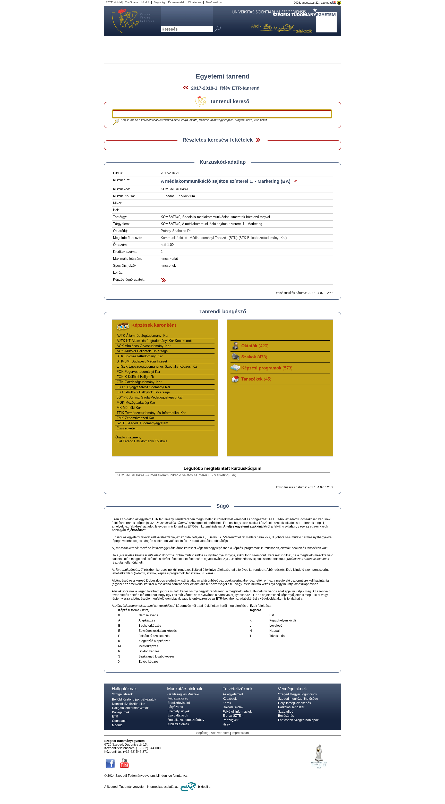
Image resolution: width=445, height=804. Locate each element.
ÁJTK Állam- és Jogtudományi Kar (142, 336)
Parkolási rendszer (291, 707)
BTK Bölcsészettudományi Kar (262, 238)
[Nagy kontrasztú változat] (339, 2)
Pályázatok (175, 707)
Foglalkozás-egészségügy (185, 720)
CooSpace (131, 2)
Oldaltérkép (195, 2)
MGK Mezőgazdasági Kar (136, 402)
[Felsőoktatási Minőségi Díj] (319, 772)
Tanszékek (256, 379)
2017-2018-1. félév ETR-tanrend (225, 88)
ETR (115, 716)
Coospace (119, 721)
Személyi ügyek (178, 711)
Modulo (145, 2)
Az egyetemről (233, 694)
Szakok (254, 357)
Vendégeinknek (292, 688)
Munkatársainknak (184, 688)
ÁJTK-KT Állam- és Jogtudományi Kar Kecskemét (154, 341)
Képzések (230, 699)
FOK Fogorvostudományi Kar (138, 372)
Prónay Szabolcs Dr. (176, 231)
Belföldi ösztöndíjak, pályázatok (134, 699)
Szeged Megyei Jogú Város (297, 694)
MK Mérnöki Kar (129, 408)
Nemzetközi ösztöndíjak (128, 704)
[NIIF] (188, 787)
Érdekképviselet (178, 703)
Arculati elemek (178, 724)
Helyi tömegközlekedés (294, 703)
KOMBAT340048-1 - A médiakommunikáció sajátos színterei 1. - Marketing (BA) (176, 475)
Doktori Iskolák (233, 707)
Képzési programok (267, 368)
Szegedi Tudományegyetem (130, 21)
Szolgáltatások (122, 694)
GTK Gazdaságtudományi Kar (139, 382)
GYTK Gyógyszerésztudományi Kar (143, 387)
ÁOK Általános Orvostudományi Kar (143, 346)
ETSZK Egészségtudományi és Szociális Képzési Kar (157, 366)
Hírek (226, 724)
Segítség (159, 2)
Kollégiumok (121, 712)
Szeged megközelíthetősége (298, 699)
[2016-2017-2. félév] (186, 88)
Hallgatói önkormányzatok (130, 708)
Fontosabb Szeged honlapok (298, 720)
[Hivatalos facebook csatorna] (110, 769)
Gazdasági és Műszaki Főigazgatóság (183, 696)
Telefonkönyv (214, 2)
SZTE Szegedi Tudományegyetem (142, 423)
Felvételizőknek (237, 688)
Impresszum (240, 733)
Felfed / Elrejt (258, 139)
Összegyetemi (127, 428)
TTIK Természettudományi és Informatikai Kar (151, 413)
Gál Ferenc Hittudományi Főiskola (142, 441)
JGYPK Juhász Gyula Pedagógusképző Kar (150, 397)
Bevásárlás (286, 715)
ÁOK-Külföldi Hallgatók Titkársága (142, 351)
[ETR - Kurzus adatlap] (294, 181)
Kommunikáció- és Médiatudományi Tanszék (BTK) (199, 238)
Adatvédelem (220, 733)
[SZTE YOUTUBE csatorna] (124, 769)
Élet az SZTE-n (233, 715)
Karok (227, 703)
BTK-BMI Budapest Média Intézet (142, 361)
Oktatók (255, 345)
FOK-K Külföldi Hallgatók (135, 377)
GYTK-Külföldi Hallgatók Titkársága (143, 392)
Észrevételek (176, 2)
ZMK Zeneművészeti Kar (135, 418)
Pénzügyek (230, 720)
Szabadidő (285, 711)
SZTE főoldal (114, 2)
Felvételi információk (237, 711)
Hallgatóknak (124, 688)
